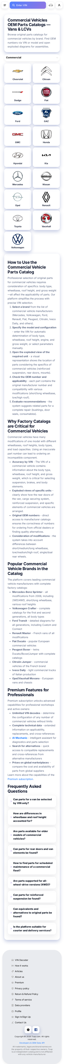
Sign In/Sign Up (23, 1016)
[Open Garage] (50, 5)
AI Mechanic (19, 737)
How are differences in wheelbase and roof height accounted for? (29, 817)
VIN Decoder (21, 960)
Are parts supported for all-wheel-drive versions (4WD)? (31, 882)
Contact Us (20, 1022)
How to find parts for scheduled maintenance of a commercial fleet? (33, 866)
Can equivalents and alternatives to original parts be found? (32, 912)
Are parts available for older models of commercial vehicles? (30, 835)
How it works (21, 965)
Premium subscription (20, 779)
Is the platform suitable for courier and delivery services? (32, 928)
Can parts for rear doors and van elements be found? (33, 850)
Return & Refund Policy (26, 994)
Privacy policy (22, 988)
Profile (18, 1011)
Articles (19, 971)
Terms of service (23, 999)
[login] (59, 5)
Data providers (22, 1005)
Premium (19, 982)
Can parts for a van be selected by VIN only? (32, 801)
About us (19, 977)
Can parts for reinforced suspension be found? (28, 896)
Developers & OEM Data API (32, 1043)
